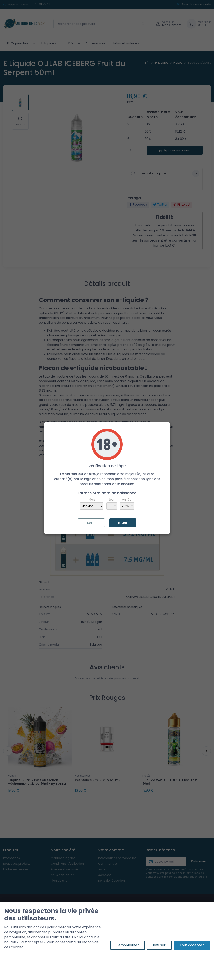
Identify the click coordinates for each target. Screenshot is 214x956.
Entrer (122, 523)
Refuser (159, 945)
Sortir (91, 523)
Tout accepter (192, 945)
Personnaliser (127, 945)
